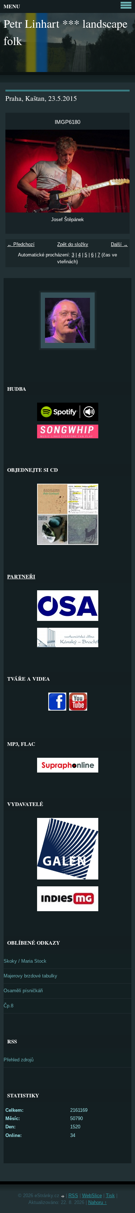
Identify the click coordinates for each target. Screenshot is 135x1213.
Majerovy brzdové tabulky (30, 976)
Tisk (110, 1195)
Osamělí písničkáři (23, 990)
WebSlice (92, 1195)
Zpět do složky (72, 244)
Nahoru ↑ (97, 1202)
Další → (119, 244)
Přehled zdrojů (18, 1059)
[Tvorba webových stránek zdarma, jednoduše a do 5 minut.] (63, 1196)
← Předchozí (21, 244)
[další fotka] (118, 171)
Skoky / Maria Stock (25, 961)
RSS (73, 1195)
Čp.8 (8, 1005)
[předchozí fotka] (17, 171)
